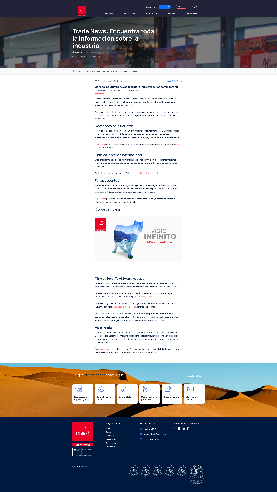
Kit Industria (181, 7)
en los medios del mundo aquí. (144, 173)
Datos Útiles (192, 13)
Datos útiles (111, 443)
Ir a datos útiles (194, 376)
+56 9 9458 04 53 (151, 439)
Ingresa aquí (100, 144)
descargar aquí (109, 349)
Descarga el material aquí (125, 307)
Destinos (108, 13)
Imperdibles (151, 13)
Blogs (80, 71)
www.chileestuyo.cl (144, 297)
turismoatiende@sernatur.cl (155, 434)
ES (192, 7)
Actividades (129, 13)
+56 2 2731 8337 (150, 429)
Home (108, 428)
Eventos (171, 13)
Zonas (108, 432)
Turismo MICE (165, 7)
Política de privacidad (80, 466)
